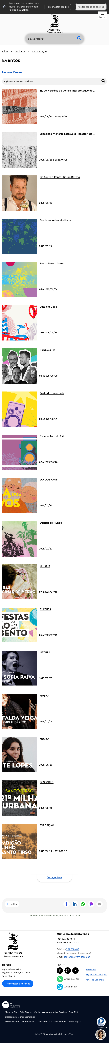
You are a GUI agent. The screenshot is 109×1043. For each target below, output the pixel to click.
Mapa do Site (11, 1012)
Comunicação (39, 51)
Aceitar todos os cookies (91, 6)
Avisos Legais (75, 1021)
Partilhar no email (99, 904)
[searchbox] (54, 39)
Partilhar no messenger (91, 904)
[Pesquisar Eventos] (103, 80)
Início (5, 51)
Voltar (14, 904)
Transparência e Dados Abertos (51, 1021)
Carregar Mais (54, 877)
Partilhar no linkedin (75, 904)
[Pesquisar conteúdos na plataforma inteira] (79, 38)
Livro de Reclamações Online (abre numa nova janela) (11, 1004)
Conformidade (27, 1021)
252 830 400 (72, 949)
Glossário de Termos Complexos (20, 1017)
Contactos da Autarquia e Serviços (50, 1012)
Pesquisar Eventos (12, 72)
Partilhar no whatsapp (83, 904)
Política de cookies (18, 9)
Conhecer (20, 51)
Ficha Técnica (26, 1012)
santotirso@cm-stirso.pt (77, 956)
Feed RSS (73, 1012)
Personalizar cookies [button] (58, 6)
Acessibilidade (12, 1021)
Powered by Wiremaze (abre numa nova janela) (102, 1027)
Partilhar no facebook (66, 904)
